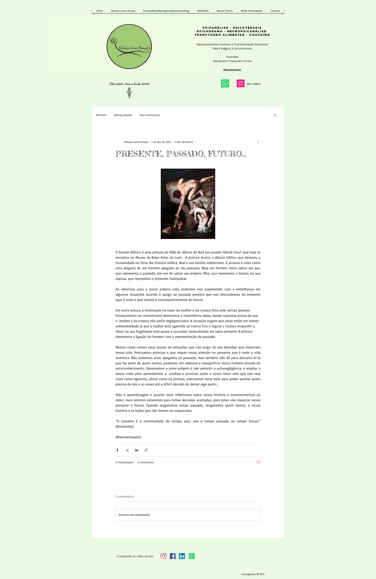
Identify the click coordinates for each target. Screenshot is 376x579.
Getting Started (123, 115)
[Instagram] (240, 83)
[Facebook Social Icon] (173, 556)
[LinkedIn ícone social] (182, 556)
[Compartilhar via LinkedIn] (136, 450)
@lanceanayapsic (232, 69)
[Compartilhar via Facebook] (117, 450)
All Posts (101, 115)
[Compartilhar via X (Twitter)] (127, 450)
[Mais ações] (258, 141)
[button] (275, 115)
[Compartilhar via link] (146, 450)
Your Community (150, 115)
